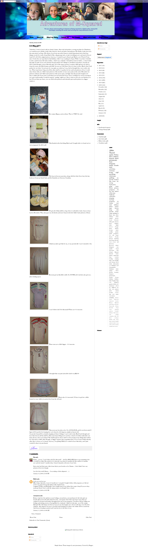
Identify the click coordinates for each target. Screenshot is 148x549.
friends (116, 165)
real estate (115, 294)
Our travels (76, 37)
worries (116, 326)
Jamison (116, 179)
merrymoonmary (77, 545)
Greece (111, 226)
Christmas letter (114, 269)
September (102, 94)
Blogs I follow (103, 37)
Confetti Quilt (102, 137)
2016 (100, 68)
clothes (117, 314)
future (111, 206)
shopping (111, 198)
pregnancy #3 (114, 201)
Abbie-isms (112, 193)
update (111, 155)
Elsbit (35, 479)
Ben (118, 250)
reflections (112, 176)
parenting (112, 174)
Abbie (111, 151)
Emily (117, 225)
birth (110, 221)
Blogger (91, 545)
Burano (117, 297)
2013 (100, 75)
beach (110, 220)
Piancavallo (111, 306)
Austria (111, 218)
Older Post (89, 517)
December (101, 87)
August (101, 96)
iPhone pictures (114, 188)
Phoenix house (114, 253)
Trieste (111, 277)
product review (114, 292)
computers (111, 316)
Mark (117, 158)
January (101, 113)
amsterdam (116, 255)
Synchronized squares (104, 127)
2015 (100, 70)
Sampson (111, 274)
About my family (52, 37)
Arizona (117, 221)
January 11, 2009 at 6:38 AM (41, 510)
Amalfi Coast (114, 248)
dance (110, 317)
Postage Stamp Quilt (104, 129)
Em (34, 457)
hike (114, 319)
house (114, 181)
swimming (111, 297)
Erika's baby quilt (103, 141)
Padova (113, 304)
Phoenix (117, 304)
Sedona (117, 306)
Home (31, 37)
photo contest (114, 290)
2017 (100, 65)
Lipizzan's (111, 301)
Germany (116, 272)
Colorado (116, 220)
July (100, 98)
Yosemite (117, 311)
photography (113, 160)
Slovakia (111, 307)
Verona (117, 277)
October (101, 91)
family (111, 165)
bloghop (114, 280)
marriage (111, 199)
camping (117, 258)
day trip (111, 191)
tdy (118, 181)
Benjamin (112, 164)
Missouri (117, 252)
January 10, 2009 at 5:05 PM (41, 473)
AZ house (115, 235)
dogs (110, 208)
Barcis (110, 237)
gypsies (111, 284)
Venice (117, 211)
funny (110, 260)
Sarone (117, 218)
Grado (110, 299)
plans (114, 323)
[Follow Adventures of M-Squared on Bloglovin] (104, 58)
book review (112, 242)
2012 (100, 77)
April (100, 106)
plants (110, 233)
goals (113, 221)
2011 (100, 80)
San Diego (111, 240)
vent (117, 203)
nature (117, 206)
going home (114, 186)
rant (113, 260)
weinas (111, 203)
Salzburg (116, 238)
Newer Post (33, 517)
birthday (111, 279)
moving (111, 183)
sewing (117, 324)
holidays (116, 205)
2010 (100, 82)
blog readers (114, 257)
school (113, 324)
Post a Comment (36, 514)
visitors (117, 191)
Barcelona (111, 250)
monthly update (114, 232)
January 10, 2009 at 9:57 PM (41, 490)
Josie (110, 205)
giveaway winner (114, 245)
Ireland (111, 252)
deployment (112, 184)
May (100, 103)
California (112, 194)
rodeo (110, 324)
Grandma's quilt (103, 143)
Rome (110, 228)
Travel (112, 153)
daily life (116, 316)
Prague (117, 226)
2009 (100, 85)
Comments (102, 49)
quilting (111, 178)
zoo (110, 265)
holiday (115, 284)
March (100, 108)
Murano (111, 302)
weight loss (111, 326)
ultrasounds (116, 264)
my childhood (112, 287)
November (101, 89)
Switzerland (112, 275)
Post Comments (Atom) (43, 520)
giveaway (111, 243)
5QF (117, 172)
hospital (117, 321)
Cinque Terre (114, 270)
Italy (110, 162)
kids (110, 181)
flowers (117, 208)
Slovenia (117, 240)
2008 (100, 116)
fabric (117, 230)
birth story (116, 312)
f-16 (110, 282)
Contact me (65, 37)
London (117, 301)
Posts (101, 46)
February (101, 110)
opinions (111, 323)
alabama (111, 312)
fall (118, 242)
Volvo (110, 309)
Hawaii (111, 238)
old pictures (115, 289)
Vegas (117, 307)
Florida (111, 272)
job (118, 284)
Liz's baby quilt (103, 139)
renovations (112, 296)
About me (40, 37)
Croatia (117, 237)
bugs (117, 280)
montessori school (114, 285)
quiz (110, 294)
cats (110, 314)
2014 (100, 73)
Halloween (116, 299)
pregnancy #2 (114, 189)
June (100, 101)
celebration (112, 196)
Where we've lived (89, 37)
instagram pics (114, 247)
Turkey (111, 255)
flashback (116, 282)
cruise (110, 213)
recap (117, 323)
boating (111, 258)
